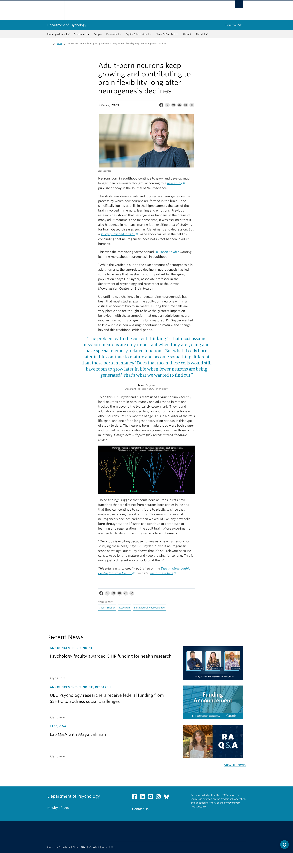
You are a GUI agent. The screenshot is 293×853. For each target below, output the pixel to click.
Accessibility (108, 847)
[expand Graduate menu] (88, 34)
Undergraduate (56, 34)
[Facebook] (161, 106)
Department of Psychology (66, 25)
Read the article (161, 573)
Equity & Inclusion (136, 34)
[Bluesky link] (168, 797)
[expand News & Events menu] (177, 34)
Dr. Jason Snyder (167, 252)
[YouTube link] (151, 797)
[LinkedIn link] (143, 797)
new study (174, 183)
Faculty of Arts (234, 25)
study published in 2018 (118, 234)
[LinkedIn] (173, 106)
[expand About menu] (207, 34)
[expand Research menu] (121, 34)
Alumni (186, 34)
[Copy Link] (186, 106)
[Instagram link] (159, 797)
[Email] (180, 106)
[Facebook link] (135, 797)
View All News (235, 765)
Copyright (94, 847)
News (59, 43)
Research (111, 34)
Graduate (79, 34)
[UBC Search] (239, 4)
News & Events (164, 34)
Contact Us (140, 809)
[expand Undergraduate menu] (69, 34)
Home (49, 43)
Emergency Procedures (58, 847)
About (199, 34)
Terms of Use (79, 847)
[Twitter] (167, 106)
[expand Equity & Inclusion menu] (151, 34)
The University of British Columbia (54, 10)
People (98, 34)
